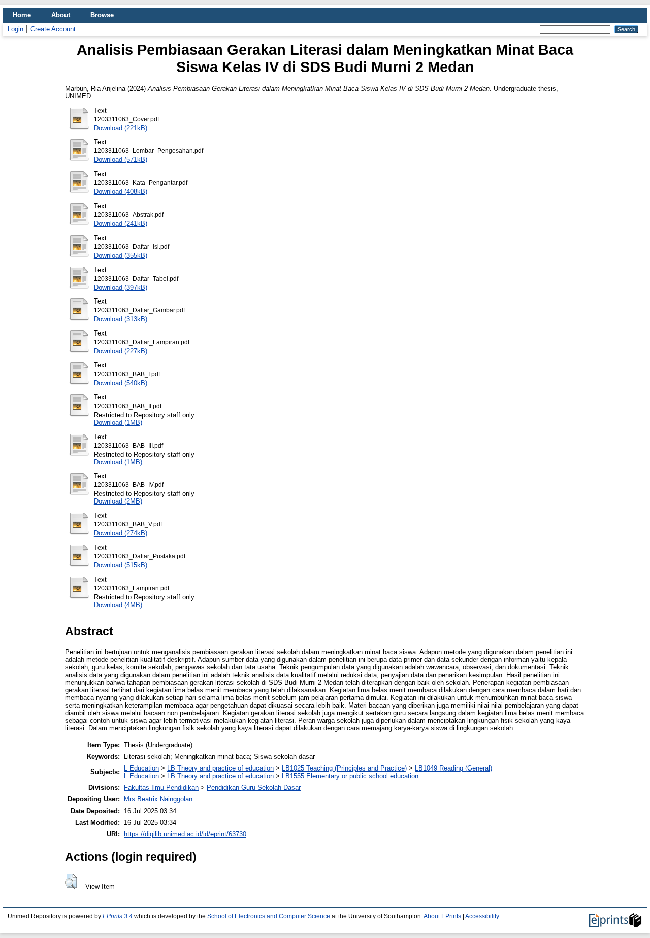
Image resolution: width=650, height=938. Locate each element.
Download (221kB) (120, 128)
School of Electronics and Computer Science (268, 916)
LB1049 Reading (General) (453, 768)
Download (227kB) (120, 351)
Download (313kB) (120, 319)
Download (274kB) (120, 533)
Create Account (53, 29)
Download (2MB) (118, 501)
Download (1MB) (118, 422)
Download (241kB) (120, 223)
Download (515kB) (120, 565)
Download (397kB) (120, 287)
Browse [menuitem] (102, 15)
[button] (71, 881)
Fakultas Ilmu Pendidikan (161, 787)
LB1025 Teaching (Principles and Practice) (344, 768)
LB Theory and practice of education (220, 768)
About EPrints (442, 916)
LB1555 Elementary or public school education (350, 776)
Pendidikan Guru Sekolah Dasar (254, 787)
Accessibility (482, 916)
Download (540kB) (120, 383)
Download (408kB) (120, 191)
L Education (141, 768)
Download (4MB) (118, 605)
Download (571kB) (120, 159)
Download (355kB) (120, 255)
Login (15, 29)
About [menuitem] (60, 15)
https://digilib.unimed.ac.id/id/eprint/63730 (185, 834)
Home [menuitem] (22, 15)
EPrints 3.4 (118, 916)
